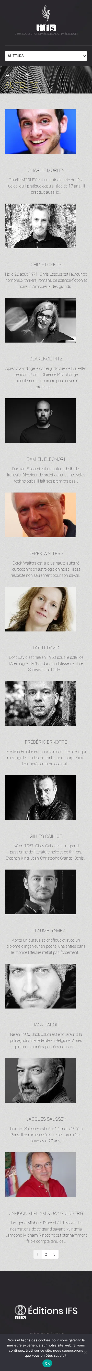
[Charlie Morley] (46, 131)
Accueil (20, 74)
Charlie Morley (46, 170)
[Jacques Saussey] (46, 1080)
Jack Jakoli (46, 1024)
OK (47, 1363)
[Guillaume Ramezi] (46, 892)
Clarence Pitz (46, 358)
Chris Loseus (46, 264)
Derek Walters (46, 553)
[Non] (85, 1352)
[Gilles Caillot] (46, 797)
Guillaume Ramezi (46, 930)
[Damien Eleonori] (46, 420)
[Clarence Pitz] (46, 320)
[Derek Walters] (46, 515)
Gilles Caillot (46, 836)
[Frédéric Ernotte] (46, 703)
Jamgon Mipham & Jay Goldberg (46, 1213)
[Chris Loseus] (46, 226)
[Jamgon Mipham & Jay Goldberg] (46, 1174)
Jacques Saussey (46, 1119)
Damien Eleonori (46, 459)
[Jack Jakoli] (46, 986)
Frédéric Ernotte (46, 742)
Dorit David (46, 647)
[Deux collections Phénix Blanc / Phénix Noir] (46, 1312)
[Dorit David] (46, 609)
